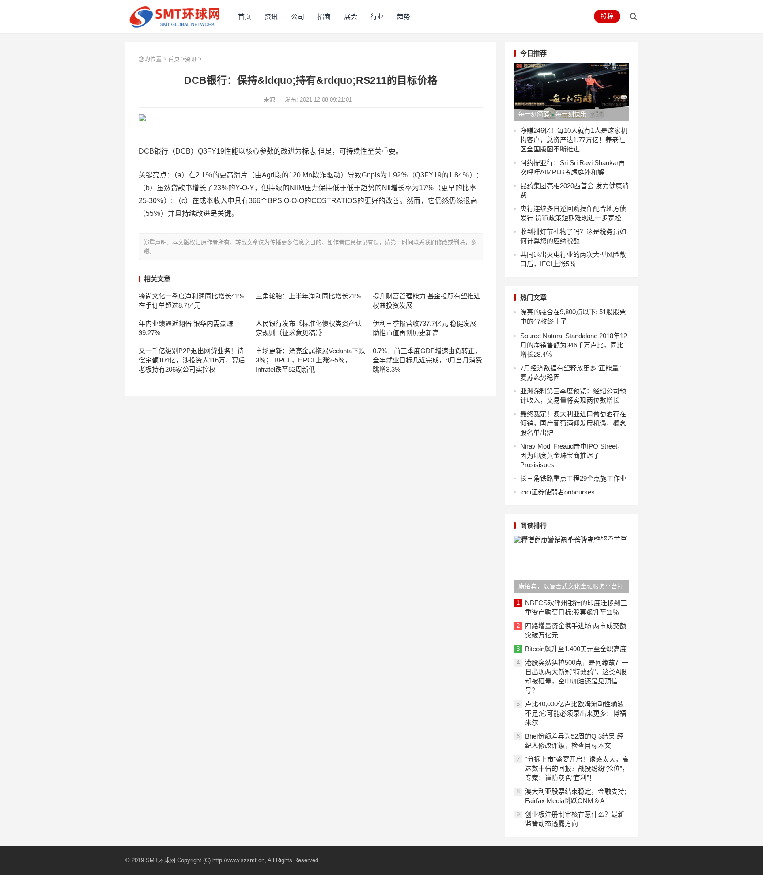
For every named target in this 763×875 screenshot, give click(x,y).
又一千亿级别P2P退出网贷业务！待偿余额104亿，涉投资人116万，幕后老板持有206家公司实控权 (192, 360)
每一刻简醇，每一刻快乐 (552, 113)
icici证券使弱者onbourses (557, 492)
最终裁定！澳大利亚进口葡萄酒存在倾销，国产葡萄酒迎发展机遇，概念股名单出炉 (573, 423)
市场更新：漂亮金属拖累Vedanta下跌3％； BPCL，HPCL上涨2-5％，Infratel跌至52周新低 (310, 360)
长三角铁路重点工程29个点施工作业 (573, 478)
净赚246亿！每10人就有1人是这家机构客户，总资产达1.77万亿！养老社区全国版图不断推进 (573, 140)
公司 (297, 16)
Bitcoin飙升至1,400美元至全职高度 (576, 648)
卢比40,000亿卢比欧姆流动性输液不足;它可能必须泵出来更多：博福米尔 (575, 713)
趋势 (403, 16)
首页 (244, 16)
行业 (377, 16)
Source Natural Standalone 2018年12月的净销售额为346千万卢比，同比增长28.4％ (573, 345)
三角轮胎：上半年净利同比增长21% (308, 296)
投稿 (607, 16)
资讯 (271, 16)
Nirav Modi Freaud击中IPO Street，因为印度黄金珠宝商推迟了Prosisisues (572, 455)
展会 (350, 16)
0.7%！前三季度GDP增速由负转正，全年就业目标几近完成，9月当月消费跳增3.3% (427, 360)
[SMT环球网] (175, 15)
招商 (324, 16)
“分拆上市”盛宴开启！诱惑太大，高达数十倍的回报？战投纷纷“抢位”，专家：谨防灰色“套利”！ (577, 768)
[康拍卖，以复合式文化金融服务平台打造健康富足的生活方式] (571, 564)
